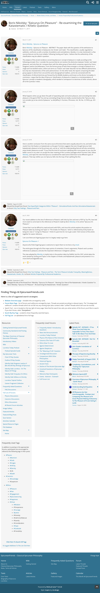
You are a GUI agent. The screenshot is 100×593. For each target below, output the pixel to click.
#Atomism (13, 458)
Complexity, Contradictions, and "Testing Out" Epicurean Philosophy (83, 366)
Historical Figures (45, 361)
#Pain (12, 491)
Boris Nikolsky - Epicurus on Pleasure (35, 44)
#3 (96, 140)
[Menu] (97, 2)
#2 (96, 92)
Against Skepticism (46, 348)
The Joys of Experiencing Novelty (83, 354)
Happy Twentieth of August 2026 (84, 359)
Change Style (94, 555)
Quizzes (5, 71)
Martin (74, 376)
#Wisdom (17, 505)
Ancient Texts (44, 364)
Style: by (50, 590)
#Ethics (8, 485)
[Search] (88, 2)
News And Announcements (49, 332)
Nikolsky (29, 48)
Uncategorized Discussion (48, 354)
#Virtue (12, 502)
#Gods (12, 460)
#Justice (16, 513)
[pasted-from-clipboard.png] (49, 117)
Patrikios (74, 384)
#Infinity (12, 466)
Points (4, 67)
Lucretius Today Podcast (48, 335)
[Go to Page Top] (97, 587)
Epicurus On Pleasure (30, 241)
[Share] (97, 33)
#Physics (9, 455)
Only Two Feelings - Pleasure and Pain (26, 208)
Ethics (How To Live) (46, 343)
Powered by (50, 587)
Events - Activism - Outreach (49, 376)
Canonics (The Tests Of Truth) (49, 340)
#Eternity (13, 468)
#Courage (17, 510)
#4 (96, 215)
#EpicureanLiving (15, 497)
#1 (96, 40)
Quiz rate (5, 74)
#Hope (16, 526)
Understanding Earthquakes (82, 387)
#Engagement (14, 494)
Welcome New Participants (49, 374)
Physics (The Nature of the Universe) (52, 338)
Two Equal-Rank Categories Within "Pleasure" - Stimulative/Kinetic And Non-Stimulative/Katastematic (61, 206)
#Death (12, 474)
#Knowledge (14, 479)
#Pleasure (13, 489)
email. (77, 245)
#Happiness (14, 499)
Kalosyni (74, 351)
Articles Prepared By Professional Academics (46, 274)
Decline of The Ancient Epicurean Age (52, 366)
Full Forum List (45, 379)
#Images (13, 463)
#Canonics (9, 476)
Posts (4, 69)
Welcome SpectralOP (79, 374)
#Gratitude (17, 528)
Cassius (13, 29)
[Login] (93, 2)
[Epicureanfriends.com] (5, 2)
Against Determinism (47, 346)
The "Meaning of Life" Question (50, 351)
